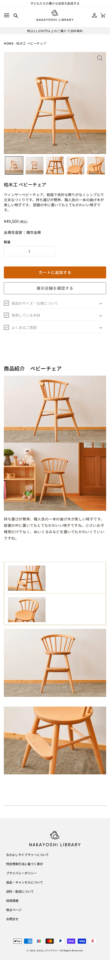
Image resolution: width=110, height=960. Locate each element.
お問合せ (12, 919)
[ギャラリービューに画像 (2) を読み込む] (34, 165)
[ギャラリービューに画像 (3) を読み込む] (55, 165)
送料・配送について (20, 891)
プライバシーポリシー (21, 873)
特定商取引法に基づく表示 (24, 864)
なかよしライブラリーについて (27, 855)
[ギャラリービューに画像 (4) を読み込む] (75, 165)
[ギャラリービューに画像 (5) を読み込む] (96, 165)
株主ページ (13, 910)
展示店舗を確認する (55, 288)
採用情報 (12, 901)
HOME (8, 43)
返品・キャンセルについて (24, 882)
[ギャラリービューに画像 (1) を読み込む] (14, 165)
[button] (6, 15)
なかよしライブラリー (48, 950)
